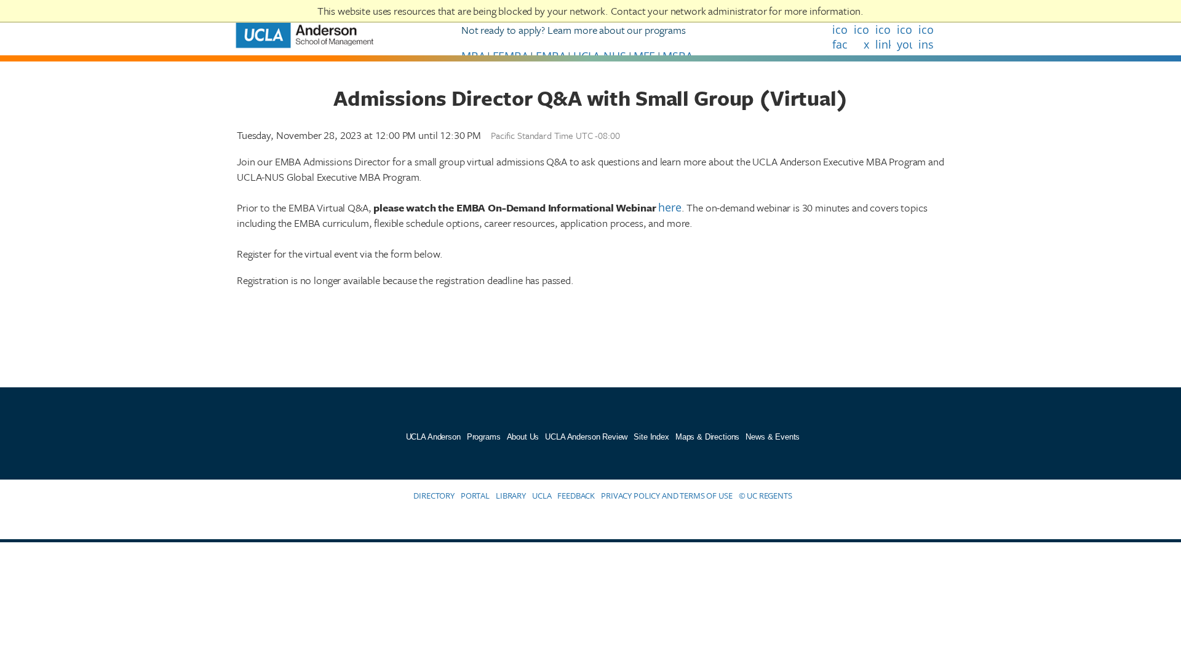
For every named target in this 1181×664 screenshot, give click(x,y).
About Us (523, 436)
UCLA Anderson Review (586, 436)
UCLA (541, 495)
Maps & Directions (707, 436)
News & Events (773, 436)
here (669, 207)
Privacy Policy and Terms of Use (666, 495)
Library (511, 495)
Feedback (576, 495)
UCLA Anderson (433, 436)
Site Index (651, 436)
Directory (434, 495)
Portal (475, 495)
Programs (484, 436)
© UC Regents (765, 495)
